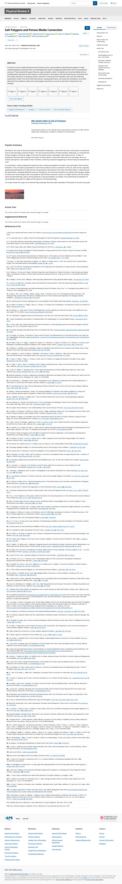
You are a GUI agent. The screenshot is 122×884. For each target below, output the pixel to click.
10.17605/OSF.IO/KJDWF (57, 755)
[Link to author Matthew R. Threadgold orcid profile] (16, 36)
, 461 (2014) (66, 569)
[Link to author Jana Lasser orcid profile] (14, 33)
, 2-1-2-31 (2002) (58, 258)
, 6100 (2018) (31, 696)
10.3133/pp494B (11, 786)
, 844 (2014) (28, 575)
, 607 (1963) (80, 315)
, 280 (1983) (46, 508)
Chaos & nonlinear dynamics (62, 109)
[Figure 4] (43, 91)
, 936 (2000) (22, 799)
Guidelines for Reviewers (37, 850)
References (100, 89)
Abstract (99, 36)
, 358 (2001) (80, 301)
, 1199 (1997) (24, 669)
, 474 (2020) (41, 350)
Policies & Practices (11, 853)
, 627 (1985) (70, 238)
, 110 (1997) (44, 424)
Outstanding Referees (36, 854)
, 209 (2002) (31, 372)
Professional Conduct (12, 860)
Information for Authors (13, 837)
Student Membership (83, 840)
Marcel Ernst (37, 34)
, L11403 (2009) (39, 467)
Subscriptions (57, 837)
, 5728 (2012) (14, 523)
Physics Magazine (43, 3)
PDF (87, 28)
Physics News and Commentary (102, 40)
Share (85, 33)
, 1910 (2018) (27, 298)
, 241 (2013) (17, 388)
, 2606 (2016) (17, 399)
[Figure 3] (32, 91)
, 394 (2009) (40, 560)
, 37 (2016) (42, 404)
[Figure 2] (22, 91)
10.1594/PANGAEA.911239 (36, 664)
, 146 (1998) (51, 514)
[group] (47, 95)
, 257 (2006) (41, 586)
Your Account (56, 849)
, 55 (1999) (13, 622)
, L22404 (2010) (28, 566)
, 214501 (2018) (25, 716)
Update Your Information (37, 840)
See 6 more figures (15, 99)
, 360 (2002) (18, 252)
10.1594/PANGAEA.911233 (42, 691)
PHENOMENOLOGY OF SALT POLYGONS (105, 56)
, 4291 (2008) (36, 552)
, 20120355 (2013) (29, 498)
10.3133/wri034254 (62, 429)
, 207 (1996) (44, 243)
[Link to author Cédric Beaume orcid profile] (29, 36)
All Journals (31, 3)
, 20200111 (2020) (50, 635)
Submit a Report (34, 837)
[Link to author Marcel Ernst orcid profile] (43, 33)
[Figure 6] (63, 91)
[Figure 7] (74, 91)
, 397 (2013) (74, 408)
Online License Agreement (57, 841)
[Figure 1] (12, 91)
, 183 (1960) (77, 447)
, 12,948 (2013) (70, 344)
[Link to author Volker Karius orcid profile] (56, 33)
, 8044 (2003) (28, 483)
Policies (102, 837)
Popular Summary (102, 45)
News (18, 818)
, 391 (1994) (81, 279)
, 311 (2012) (60, 526)
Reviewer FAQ (33, 847)
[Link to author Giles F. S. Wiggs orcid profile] (70, 33)
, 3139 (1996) (71, 611)
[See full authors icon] (12, 40)
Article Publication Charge (11, 848)
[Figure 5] (53, 91)
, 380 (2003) (64, 487)
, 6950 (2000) (21, 535)
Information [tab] (111, 27)
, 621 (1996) (31, 366)
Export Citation (84, 46)
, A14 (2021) (66, 555)
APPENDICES (102, 82)
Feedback (102, 844)
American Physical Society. (19, 874)
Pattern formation (44, 109)
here (85, 878)
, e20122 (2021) (21, 269)
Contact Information (106, 840)
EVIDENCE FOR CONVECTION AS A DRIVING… (104, 68)
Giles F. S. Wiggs (63, 34)
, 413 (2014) (61, 546)
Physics (78, 833)
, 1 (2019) (45, 263)
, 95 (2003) (21, 772)
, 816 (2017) (19, 739)
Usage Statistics (57, 846)
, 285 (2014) (65, 393)
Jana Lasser (9, 34)
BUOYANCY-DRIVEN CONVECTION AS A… (104, 61)
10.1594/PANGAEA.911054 (29, 685)
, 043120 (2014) (38, 627)
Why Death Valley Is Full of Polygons (48, 120)
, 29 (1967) (63, 631)
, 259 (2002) (80, 444)
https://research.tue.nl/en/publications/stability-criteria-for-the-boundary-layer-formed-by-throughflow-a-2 (39, 608)
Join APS (25, 818)
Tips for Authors (10, 856)
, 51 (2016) (55, 413)
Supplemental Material (104, 85)
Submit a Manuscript (12, 840)
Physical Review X (17, 11)
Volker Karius (50, 34)
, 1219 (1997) (29, 456)
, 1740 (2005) (48, 517)
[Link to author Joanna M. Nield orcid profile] (30, 33)
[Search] (95, 3)
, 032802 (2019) (23, 710)
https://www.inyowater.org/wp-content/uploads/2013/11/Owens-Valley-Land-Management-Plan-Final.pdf (46, 790)
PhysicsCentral (80, 837)
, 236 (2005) (30, 440)
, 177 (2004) (40, 580)
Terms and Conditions (64, 880)
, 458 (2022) (75, 734)
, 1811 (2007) (55, 355)
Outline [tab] (99, 27)
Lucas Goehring (40, 36)
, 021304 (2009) (26, 658)
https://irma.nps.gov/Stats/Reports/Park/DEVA (56, 232)
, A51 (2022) (33, 503)
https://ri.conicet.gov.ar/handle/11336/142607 (38, 312)
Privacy (101, 833)
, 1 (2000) (63, 247)
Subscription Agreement (94, 880)
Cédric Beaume (23, 36)
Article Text (100, 48)
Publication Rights (11, 844)
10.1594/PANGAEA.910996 (36, 645)
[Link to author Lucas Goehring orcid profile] (47, 36)
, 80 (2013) (51, 418)
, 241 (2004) (37, 435)
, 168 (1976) (74, 451)
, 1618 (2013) (61, 743)
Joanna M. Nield (24, 34)
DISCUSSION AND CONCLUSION (104, 74)
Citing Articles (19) (102, 33)
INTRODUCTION (103, 52)
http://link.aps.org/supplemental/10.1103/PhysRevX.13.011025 (47, 595)
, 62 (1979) (65, 700)
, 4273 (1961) (54, 530)
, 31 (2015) (18, 306)
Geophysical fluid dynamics (16, 109)
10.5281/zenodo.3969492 (29, 752)
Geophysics (31, 109)
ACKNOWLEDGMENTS (105, 78)
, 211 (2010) (53, 382)
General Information (12, 833)
